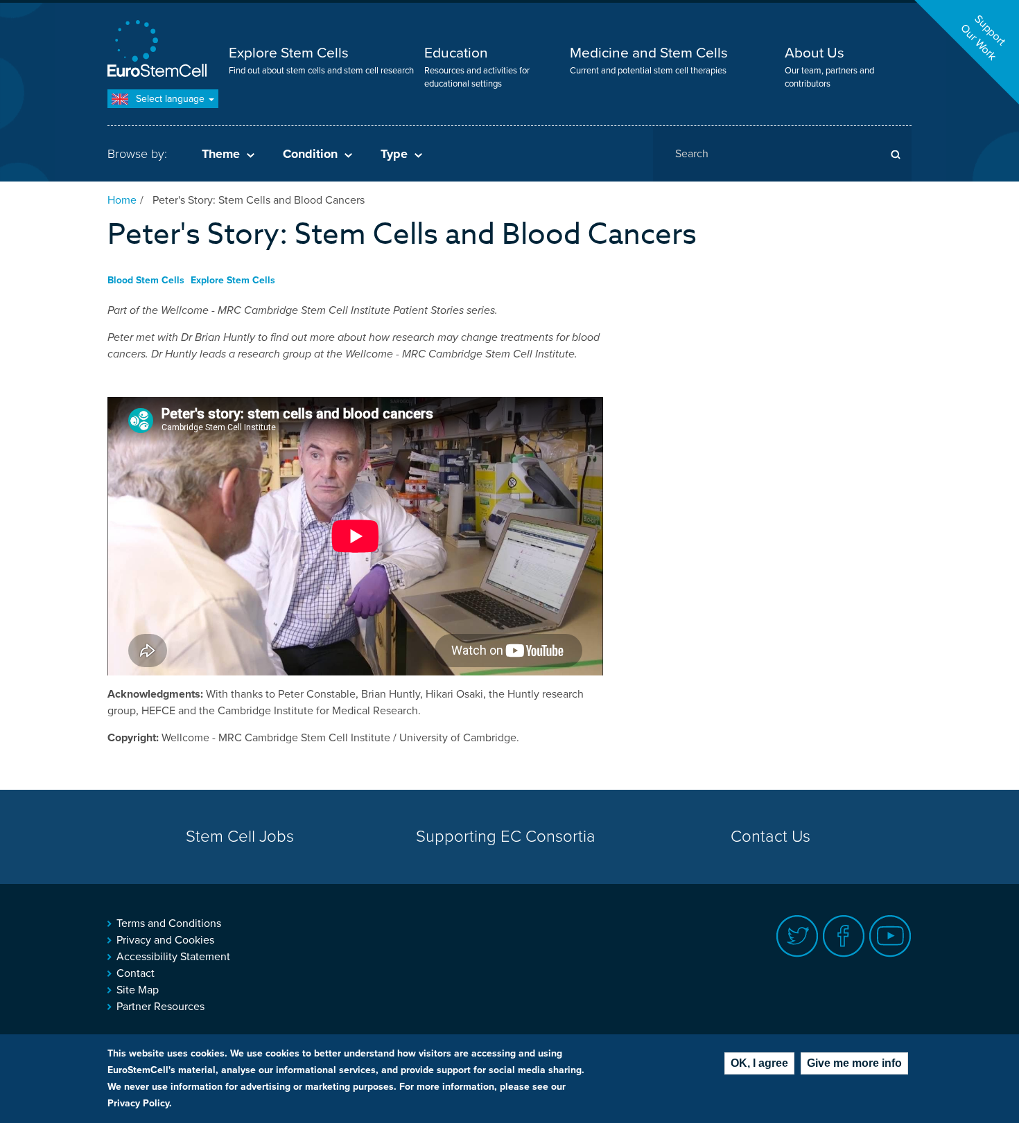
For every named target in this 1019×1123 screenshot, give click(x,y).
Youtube (890, 936)
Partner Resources (160, 1007)
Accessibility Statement (173, 957)
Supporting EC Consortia (505, 836)
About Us (814, 53)
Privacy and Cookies (165, 940)
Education (456, 53)
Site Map (137, 990)
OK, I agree (759, 1063)
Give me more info (854, 1063)
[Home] (159, 50)
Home (122, 200)
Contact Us (770, 836)
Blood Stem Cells (145, 280)
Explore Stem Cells (289, 53)
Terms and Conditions (168, 923)
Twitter (797, 936)
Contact (135, 973)
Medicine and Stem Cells (649, 53)
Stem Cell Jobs (240, 836)
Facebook (844, 936)
